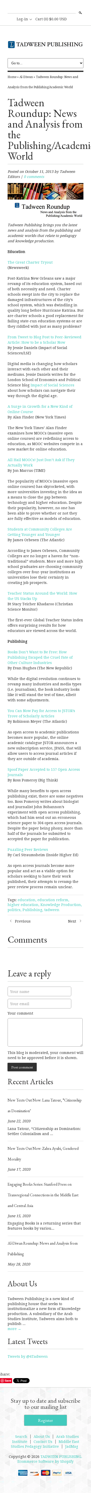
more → (14, 1329)
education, (27, 900)
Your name (19, 992)
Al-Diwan (26, 77)
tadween (51, 910)
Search (79, 13)
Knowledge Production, (61, 905)
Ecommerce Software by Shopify (45, 1461)
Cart (51, 19)
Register (45, 1420)
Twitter (53, 7)
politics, (14, 910)
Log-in (22, 19)
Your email (19, 1004)
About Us (42, 1437)
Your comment (20, 1013)
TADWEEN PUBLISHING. (61, 1457)
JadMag (71, 1446)
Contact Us (43, 1442)
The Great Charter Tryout (30, 262)
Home (12, 77)
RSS (36, 7)
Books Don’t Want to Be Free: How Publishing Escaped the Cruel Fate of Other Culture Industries (40, 657)
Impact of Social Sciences (52, 385)
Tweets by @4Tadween (28, 1356)
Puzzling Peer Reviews (28, 850)
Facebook (45, 7)
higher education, (23, 905)
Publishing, (32, 910)
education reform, (53, 900)
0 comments (34, 177)
